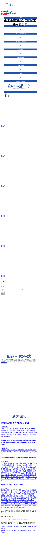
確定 (2, 293)
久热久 (11, 530)
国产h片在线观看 (19, 530)
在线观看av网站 (30, 530)
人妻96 (3, 532)
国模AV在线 (5, 530)
